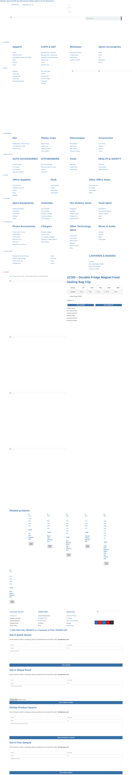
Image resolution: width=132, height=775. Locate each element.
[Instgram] (70, 7)
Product (15, 276)
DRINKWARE (7, 133)
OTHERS (6, 272)
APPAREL (7, 42)
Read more (31, 544)
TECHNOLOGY (8, 221)
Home (11, 276)
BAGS (5, 68)
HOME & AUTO (8, 154)
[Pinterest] (108, 622)
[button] (66, 40)
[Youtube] (70, 12)
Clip (19, 276)
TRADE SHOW (8, 251)
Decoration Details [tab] (72, 310)
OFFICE (6, 175)
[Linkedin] (104, 622)
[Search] (121, 18)
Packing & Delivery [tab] (72, 313)
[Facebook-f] (96, 622)
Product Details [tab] (71, 308)
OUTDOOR (7, 198)
